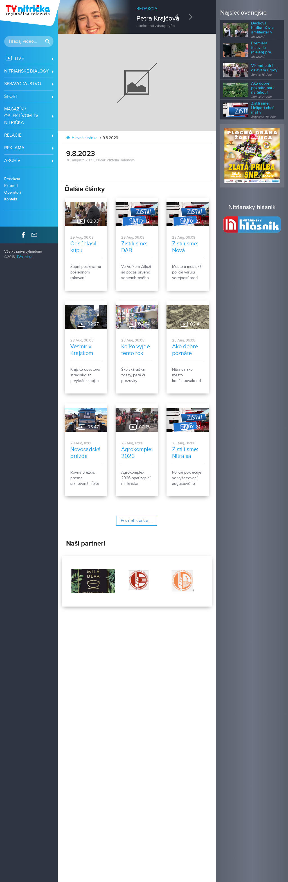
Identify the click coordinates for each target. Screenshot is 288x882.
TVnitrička (24, 257)
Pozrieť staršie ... (137, 520)
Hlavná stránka (84, 138)
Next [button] (192, 16)
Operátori (12, 192)
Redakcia (12, 179)
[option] (137, 14)
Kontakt (10, 199)
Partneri (11, 185)
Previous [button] (178, 16)
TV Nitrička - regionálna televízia (31, 13)
